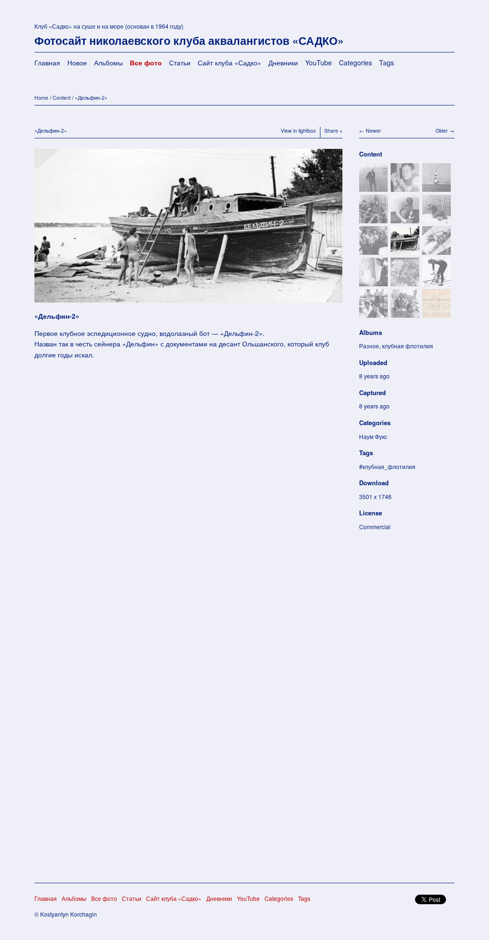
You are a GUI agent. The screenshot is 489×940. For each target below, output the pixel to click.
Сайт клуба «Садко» (229, 62)
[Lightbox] (188, 304)
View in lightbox (298, 130)
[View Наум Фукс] (373, 187)
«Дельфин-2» (91, 97)
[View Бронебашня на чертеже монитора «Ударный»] (436, 313)
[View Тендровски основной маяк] (436, 187)
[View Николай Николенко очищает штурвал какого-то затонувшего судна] (436, 281)
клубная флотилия (407, 346)
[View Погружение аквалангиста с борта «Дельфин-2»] (436, 218)
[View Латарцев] (373, 313)
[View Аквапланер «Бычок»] (436, 250)
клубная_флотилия (388, 466)
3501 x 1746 (375, 496)
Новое (77, 62)
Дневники (283, 62)
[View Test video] (405, 281)
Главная (47, 62)
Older (442, 130)
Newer (373, 130)
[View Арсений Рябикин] (405, 218)
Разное (369, 346)
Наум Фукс (373, 436)
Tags (386, 62)
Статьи (180, 62)
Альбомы (108, 62)
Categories (355, 62)
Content (62, 97)
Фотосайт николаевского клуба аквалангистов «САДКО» (189, 40)
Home (41, 97)
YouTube (318, 62)
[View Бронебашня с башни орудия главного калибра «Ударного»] (405, 313)
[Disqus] (188, 503)
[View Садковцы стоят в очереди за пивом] (373, 250)
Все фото (146, 62)
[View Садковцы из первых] (373, 218)
